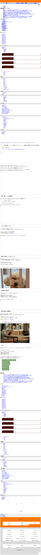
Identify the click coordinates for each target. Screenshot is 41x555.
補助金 (4, 486)
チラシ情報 (5, 101)
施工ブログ (5, 120)
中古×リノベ (22, 534)
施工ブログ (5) (4, 388)
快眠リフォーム (6, 117)
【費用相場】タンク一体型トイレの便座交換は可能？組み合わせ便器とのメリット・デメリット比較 (18, 380)
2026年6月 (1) (4, 400)
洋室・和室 (4, 14)
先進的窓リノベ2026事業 (9, 540)
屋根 (5, 87)
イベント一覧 (9, 532)
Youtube (5, 487)
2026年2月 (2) (4, 39)
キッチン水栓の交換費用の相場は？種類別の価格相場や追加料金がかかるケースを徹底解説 (17, 377)
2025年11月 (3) (4, 406)
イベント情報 (5, 122)
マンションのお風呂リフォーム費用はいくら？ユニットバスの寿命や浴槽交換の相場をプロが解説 (18, 375)
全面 (4, 79)
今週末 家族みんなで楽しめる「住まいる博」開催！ (11, 379)
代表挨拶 (5, 48)
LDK (3, 10)
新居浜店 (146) (4, 392)
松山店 (4, 21)
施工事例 (3, 8)
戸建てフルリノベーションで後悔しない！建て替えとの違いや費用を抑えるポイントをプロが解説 (18, 381)
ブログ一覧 (22, 532)
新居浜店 (4, 20)
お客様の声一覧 (22, 530)
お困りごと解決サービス (9, 538)
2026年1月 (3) (4, 40)
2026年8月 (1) (4, 34)
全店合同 (5, 97)
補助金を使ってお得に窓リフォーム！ (22, 538)
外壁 (3, 17)
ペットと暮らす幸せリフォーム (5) (7, 386)
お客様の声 (3, 23)
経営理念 (4, 6)
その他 (4, 127)
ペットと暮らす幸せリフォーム (8, 118)
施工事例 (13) (4, 391)
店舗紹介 (4, 7)
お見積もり (22, 545)
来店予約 (9, 547)
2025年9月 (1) (4, 43)
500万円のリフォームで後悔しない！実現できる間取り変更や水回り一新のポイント (16, 376)
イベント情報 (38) (4, 390)
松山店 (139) (3, 394)
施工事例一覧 (9, 530)
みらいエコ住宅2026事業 (22, 540)
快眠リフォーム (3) (4, 385)
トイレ (4, 13)
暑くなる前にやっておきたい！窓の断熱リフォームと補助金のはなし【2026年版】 (15, 382)
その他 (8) (3, 395)
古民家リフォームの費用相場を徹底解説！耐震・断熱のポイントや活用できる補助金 (16, 374)
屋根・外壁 (5, 86)
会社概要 (5, 49)
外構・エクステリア (5, 18)
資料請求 (4, 29)
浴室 (4, 73)
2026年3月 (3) (4, 38)
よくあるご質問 (4, 25)
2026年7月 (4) (4, 399)
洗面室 (4, 83)
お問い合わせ (3, 26)
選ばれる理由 (9, 534)
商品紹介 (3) (3, 387)
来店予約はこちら (5, 30)
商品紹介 (5, 119)
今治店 (4, 22)
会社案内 (3, 412)
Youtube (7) (3, 389)
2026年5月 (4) (4, 36)
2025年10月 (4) (4, 42)
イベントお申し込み (5, 28)
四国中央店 (5, 100)
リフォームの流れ (4, 24)
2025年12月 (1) (4, 405)
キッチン (4, 11)
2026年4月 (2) (4, 37)
